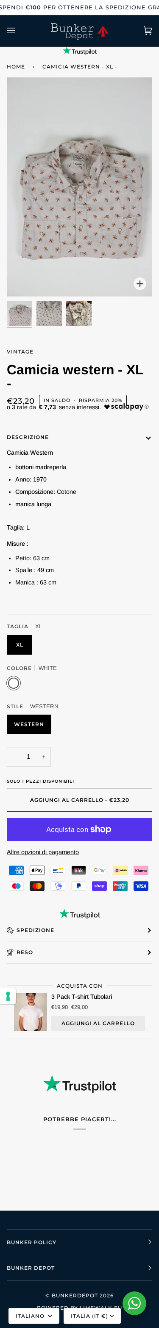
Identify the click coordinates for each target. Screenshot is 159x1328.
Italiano (31, 1316)
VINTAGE (20, 351)
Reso (25, 952)
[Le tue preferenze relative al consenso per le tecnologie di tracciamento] (8, 996)
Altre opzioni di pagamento (43, 852)
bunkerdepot (75, 1295)
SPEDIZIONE (35, 930)
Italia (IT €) (89, 1316)
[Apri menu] (19, 30)
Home (16, 66)
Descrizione (28, 437)
